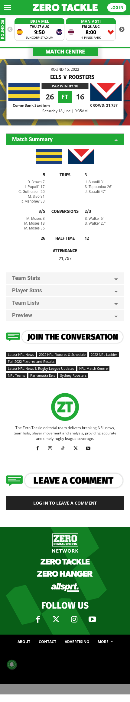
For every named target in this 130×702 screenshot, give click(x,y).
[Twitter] (55, 619)
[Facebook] (40, 448)
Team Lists (25, 303)
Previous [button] (10, 30)
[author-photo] (65, 421)
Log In (116, 7)
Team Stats (26, 278)
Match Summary (32, 139)
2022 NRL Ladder (104, 354)
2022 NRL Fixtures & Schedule (62, 354)
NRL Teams (16, 375)
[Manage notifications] (12, 664)
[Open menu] (7, 7)
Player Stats (27, 290)
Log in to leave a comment (65, 503)
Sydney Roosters (73, 375)
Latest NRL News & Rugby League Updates (41, 368)
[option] (39, 29)
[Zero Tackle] (65, 7)
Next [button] (122, 30)
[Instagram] (52, 448)
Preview (22, 315)
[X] (78, 448)
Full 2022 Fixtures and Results (31, 361)
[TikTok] (65, 448)
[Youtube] (91, 448)
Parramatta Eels (42, 375)
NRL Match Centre (93, 368)
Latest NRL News (21, 354)
